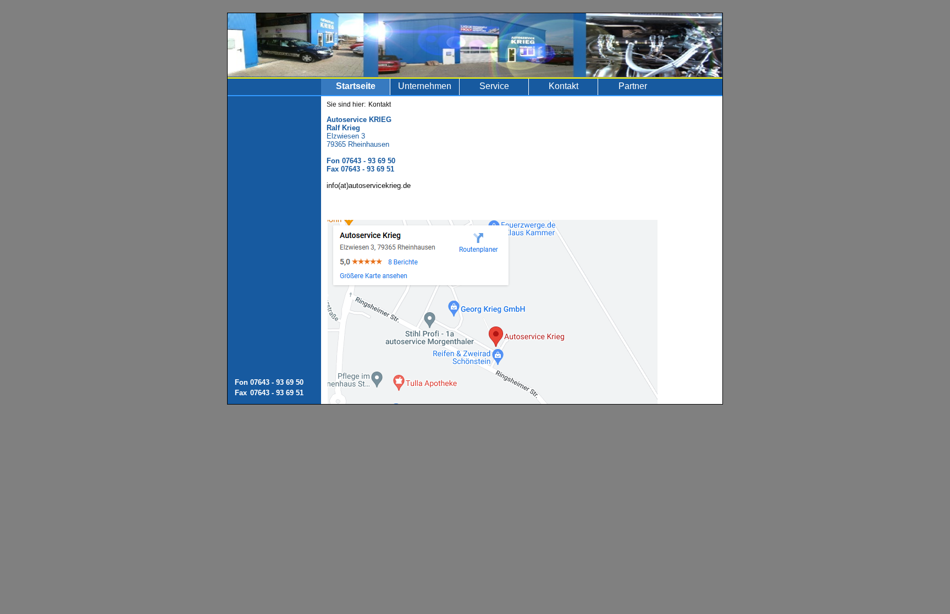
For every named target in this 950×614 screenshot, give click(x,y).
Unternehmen (424, 86)
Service (494, 86)
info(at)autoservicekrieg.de (369, 185)
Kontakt (563, 86)
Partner (632, 86)
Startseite (355, 86)
